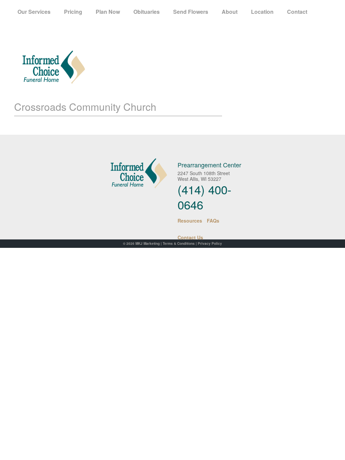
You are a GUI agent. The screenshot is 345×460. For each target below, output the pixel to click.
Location (262, 11)
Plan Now (108, 11)
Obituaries (146, 11)
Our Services (34, 11)
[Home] (132, 173)
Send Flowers (190, 11)
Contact (297, 11)
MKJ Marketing (147, 243)
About (230, 11)
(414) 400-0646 (204, 197)
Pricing (73, 11)
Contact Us (190, 237)
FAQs (213, 220)
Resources (190, 220)
